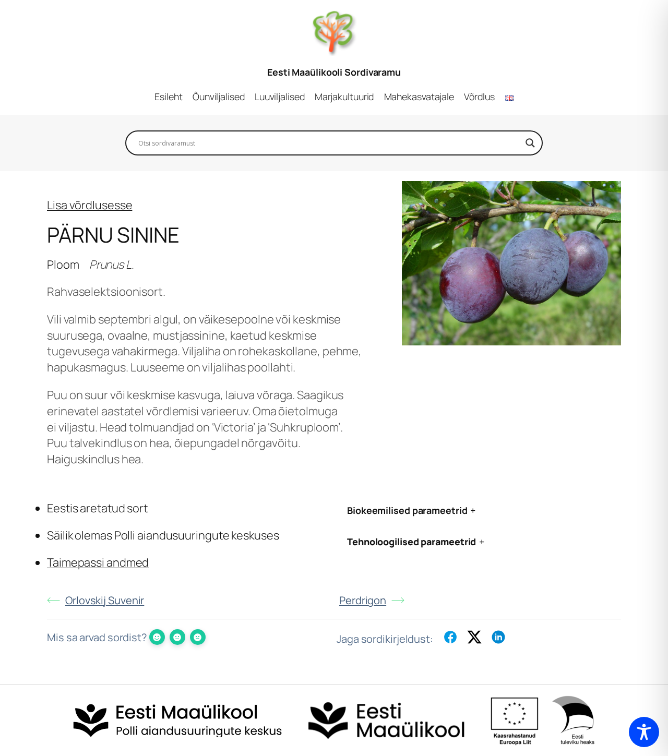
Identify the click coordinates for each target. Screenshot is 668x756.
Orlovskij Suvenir (104, 600)
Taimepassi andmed (98, 562)
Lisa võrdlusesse (89, 205)
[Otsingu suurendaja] (530, 143)
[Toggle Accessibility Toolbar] (644, 732)
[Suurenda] (607, 194)
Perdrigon (362, 600)
